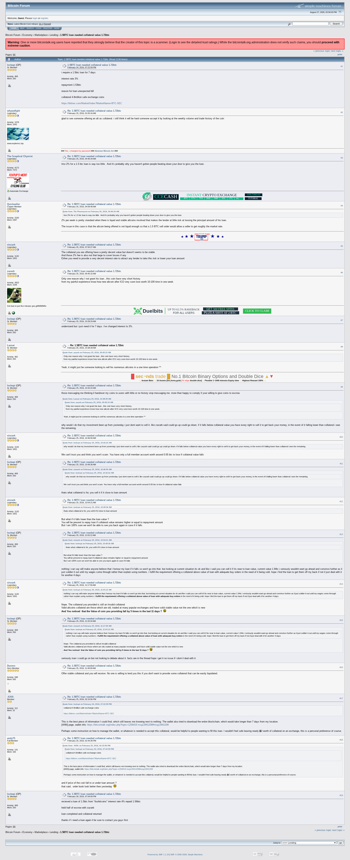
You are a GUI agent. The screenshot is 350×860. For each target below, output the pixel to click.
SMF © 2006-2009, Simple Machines (186, 854)
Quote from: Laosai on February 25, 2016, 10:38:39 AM (87, 399)
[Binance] (13, 313)
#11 (341, 464)
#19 (341, 795)
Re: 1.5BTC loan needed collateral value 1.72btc (94, 110)
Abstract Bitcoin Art (104, 151)
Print (340, 54)
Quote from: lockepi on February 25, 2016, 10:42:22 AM (87, 443)
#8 (342, 347)
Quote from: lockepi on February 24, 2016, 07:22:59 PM (87, 704)
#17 (341, 698)
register (44, 18)
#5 (342, 246)
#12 (341, 501)
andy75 (11, 738)
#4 (342, 206)
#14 (341, 584)
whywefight (13, 110)
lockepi (11, 65)
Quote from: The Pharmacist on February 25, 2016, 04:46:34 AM (91, 211)
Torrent (47, 24)
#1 (342, 66)
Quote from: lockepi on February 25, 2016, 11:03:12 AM (87, 590)
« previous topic (321, 51)
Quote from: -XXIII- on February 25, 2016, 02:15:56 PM (86, 746)
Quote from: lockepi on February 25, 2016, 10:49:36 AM (87, 507)
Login (38, 28)
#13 (341, 534)
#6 (342, 272)
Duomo (11, 665)
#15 (341, 620)
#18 (341, 740)
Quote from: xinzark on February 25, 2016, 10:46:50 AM (87, 469)
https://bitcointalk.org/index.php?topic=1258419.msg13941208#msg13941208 (128, 724)
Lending (54, 35)
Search (30, 28)
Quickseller (13, 204)
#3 (342, 158)
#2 (342, 112)
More (56, 28)
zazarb (11, 271)
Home (13, 28)
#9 (342, 387)
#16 (341, 667)
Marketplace (41, 35)
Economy (27, 35)
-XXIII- (10, 696)
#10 (341, 437)
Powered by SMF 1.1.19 (158, 854)
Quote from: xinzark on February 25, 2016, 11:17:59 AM (87, 626)
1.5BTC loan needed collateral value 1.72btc (84, 35)
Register (47, 28)
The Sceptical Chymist (19, 156)
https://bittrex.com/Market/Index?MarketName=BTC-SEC (91, 103)
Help (22, 28)
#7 (342, 320)
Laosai (11, 345)
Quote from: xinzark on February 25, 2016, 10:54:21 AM (87, 540)
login (35, 18)
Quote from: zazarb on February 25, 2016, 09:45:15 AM (87, 352)
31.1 (41, 24)
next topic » (337, 51)
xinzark (11, 244)
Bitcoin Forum (12, 35)
